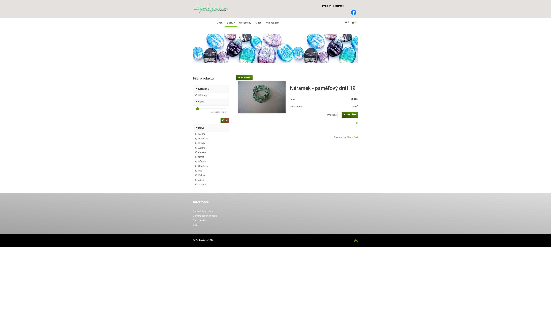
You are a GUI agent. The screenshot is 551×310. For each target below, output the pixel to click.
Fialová (201, 175)
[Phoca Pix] (211, 8)
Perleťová (203, 138)
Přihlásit (326, 5)
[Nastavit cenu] (223, 120)
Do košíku (351, 115)
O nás (196, 225)
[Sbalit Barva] (196, 128)
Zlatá (201, 180)
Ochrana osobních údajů (205, 215)
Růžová (202, 161)
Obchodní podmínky (203, 211)
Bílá (200, 170)
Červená (202, 152)
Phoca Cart (352, 137)
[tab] (211, 89)
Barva (201, 128)
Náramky (202, 95)
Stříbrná (202, 184)
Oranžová (203, 166)
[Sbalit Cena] (196, 101)
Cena (201, 101)
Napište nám (199, 220)
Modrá (201, 134)
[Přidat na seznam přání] (356, 123)
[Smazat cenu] (227, 120)
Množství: (332, 115)
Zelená (201, 147)
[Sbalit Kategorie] (196, 89)
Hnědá (201, 143)
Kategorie (203, 89)
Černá (201, 157)
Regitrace (338, 5)
